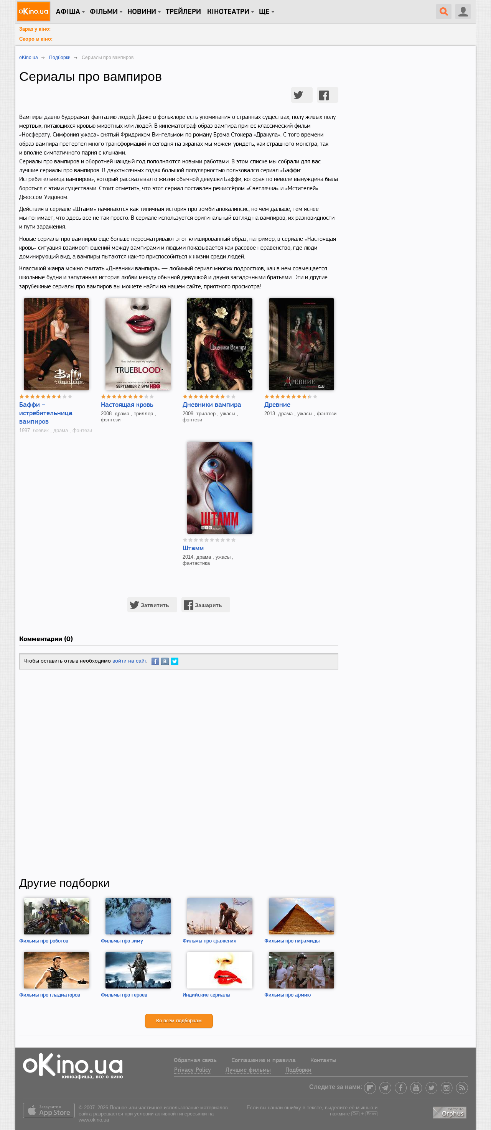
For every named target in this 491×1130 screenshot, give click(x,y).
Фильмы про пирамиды (292, 941)
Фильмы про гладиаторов (49, 995)
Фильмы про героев (124, 995)
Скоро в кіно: (36, 39)
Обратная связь (195, 1061)
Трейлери (183, 12)
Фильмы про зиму (122, 941)
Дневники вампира (212, 405)
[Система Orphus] (450, 1111)
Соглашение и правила (263, 1061)
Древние (277, 405)
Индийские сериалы (206, 995)
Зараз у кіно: (35, 29)
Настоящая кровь (127, 405)
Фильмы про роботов (43, 941)
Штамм (193, 548)
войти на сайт (129, 661)
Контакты (323, 1061)
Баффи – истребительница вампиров (45, 414)
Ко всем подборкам (179, 1021)
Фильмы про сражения (209, 941)
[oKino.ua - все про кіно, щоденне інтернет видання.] (34, 11)
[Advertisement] (178, 772)
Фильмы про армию (287, 995)
